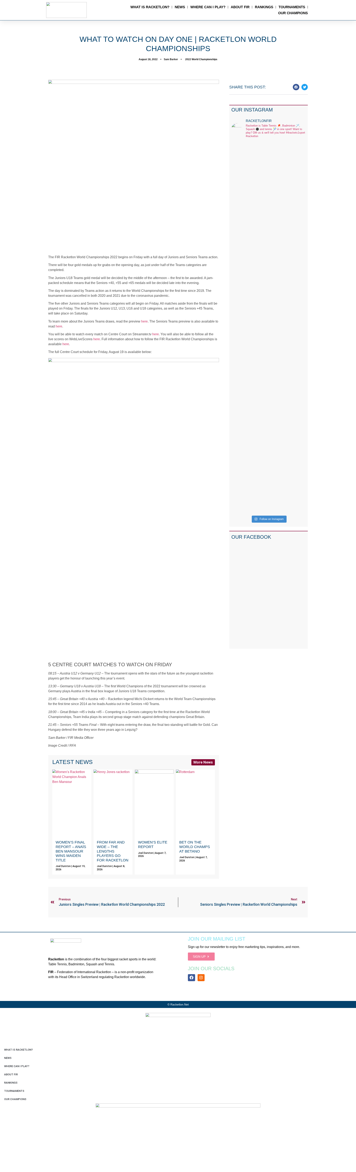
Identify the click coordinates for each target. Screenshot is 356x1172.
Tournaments (292, 7)
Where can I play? (207, 7)
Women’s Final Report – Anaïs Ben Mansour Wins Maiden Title (71, 851)
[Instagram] (201, 977)
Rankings (264, 7)
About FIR (240, 7)
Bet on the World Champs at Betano (194, 846)
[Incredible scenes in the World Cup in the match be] (297, 327)
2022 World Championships (201, 59)
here (144, 321)
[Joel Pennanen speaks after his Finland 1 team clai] (239, 227)
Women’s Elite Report (152, 844)
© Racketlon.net (178, 1004)
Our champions (293, 13)
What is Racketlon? (149, 7)
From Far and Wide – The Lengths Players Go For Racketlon (112, 851)
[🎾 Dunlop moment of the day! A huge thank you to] (278, 232)
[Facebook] (191, 977)
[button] (296, 87)
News (180, 7)
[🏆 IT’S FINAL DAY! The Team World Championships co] (259, 249)
